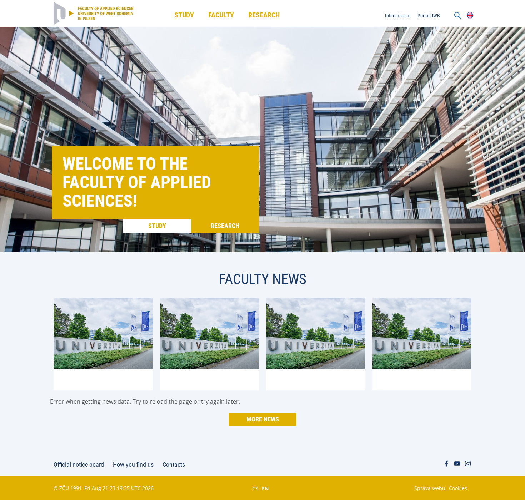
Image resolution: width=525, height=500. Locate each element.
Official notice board (79, 464)
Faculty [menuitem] (221, 15)
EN (265, 488)
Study (157, 225)
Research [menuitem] (264, 15)
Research (225, 225)
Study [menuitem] (184, 15)
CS (255, 488)
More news (262, 419)
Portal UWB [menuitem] (429, 16)
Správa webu (429, 488)
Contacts (173, 464)
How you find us (133, 464)
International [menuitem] (397, 16)
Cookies (458, 488)
